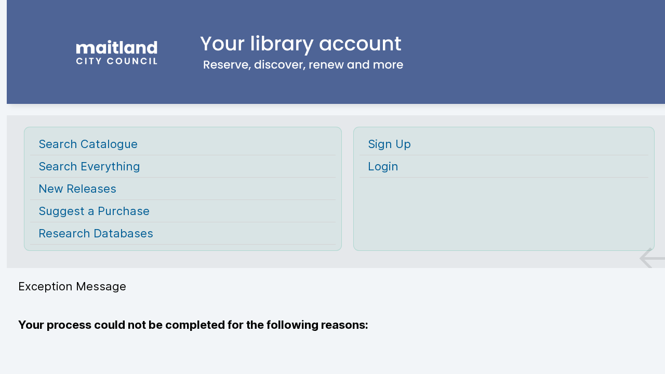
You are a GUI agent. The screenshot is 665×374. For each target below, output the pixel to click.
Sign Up (389, 144)
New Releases (77, 188)
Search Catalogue (88, 144)
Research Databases (95, 233)
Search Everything (89, 166)
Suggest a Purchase (94, 211)
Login (383, 166)
